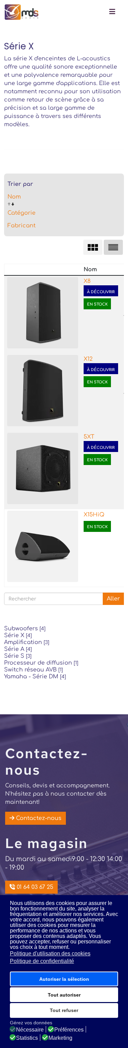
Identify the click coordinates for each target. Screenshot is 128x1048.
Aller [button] (113, 599)
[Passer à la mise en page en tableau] (113, 247)
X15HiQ (94, 515)
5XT (89, 437)
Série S (17, 656)
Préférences (69, 1030)
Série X (18, 635)
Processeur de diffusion (41, 663)
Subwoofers (24, 629)
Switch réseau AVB (33, 670)
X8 (87, 281)
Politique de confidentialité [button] (42, 961)
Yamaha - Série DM (35, 677)
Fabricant (21, 226)
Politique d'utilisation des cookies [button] (50, 953)
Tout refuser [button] (64, 1010)
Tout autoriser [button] (64, 995)
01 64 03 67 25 (34, 887)
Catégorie (21, 213)
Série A (18, 649)
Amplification (26, 642)
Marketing (60, 1038)
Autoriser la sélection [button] (64, 979)
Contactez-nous (37, 818)
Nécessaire (30, 1030)
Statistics (27, 1038)
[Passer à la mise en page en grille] (92, 247)
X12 (88, 359)
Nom (14, 197)
